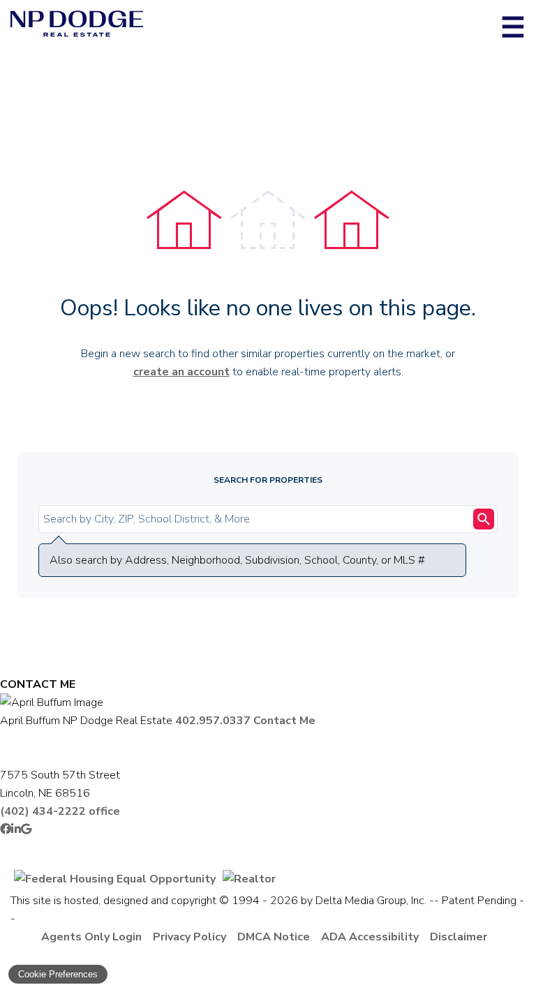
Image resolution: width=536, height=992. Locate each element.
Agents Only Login (91, 937)
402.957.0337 (213, 720)
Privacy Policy (189, 937)
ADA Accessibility (370, 937)
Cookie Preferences (58, 974)
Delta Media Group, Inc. (370, 900)
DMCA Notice (273, 937)
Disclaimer (458, 937)
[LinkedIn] (16, 829)
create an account (181, 371)
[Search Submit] (483, 519)
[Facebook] (5, 829)
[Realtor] (249, 879)
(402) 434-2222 (60, 811)
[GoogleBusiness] (26, 829)
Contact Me (284, 720)
